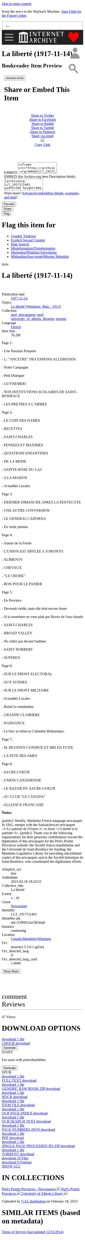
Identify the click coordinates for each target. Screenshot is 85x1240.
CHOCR (16, 1043)
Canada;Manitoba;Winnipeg (31, 939)
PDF (13, 1138)
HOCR (14, 1097)
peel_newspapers (23, 315)
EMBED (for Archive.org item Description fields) (39, 177)
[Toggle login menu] (74, 53)
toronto (61, 319)
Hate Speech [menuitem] (20, 244)
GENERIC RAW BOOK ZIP (31, 1089)
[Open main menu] (9, 37)
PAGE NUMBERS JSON (28, 1129)
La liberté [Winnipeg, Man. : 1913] (36, 306)
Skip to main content (16, 4)
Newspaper (19, 906)
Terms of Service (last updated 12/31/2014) (32, 1232)
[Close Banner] (7, 26)
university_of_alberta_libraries (32, 319)
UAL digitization (33, 1201)
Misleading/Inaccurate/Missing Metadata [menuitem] (40, 256)
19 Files (15, 1158)
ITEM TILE (18, 1105)
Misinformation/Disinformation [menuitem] (33, 248)
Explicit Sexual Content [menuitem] (28, 240)
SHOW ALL (11, 1166)
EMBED (10, 172)
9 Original (17, 1162)
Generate (10, 1047)
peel (40, 315)
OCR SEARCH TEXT (26, 1121)
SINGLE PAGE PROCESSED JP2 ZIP (38, 1146)
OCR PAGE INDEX (25, 1113)
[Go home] (42, 37)
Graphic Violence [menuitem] (23, 236)
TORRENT (18, 1154)
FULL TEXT (19, 1080)
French (16, 327)
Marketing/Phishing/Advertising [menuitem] (34, 252)
